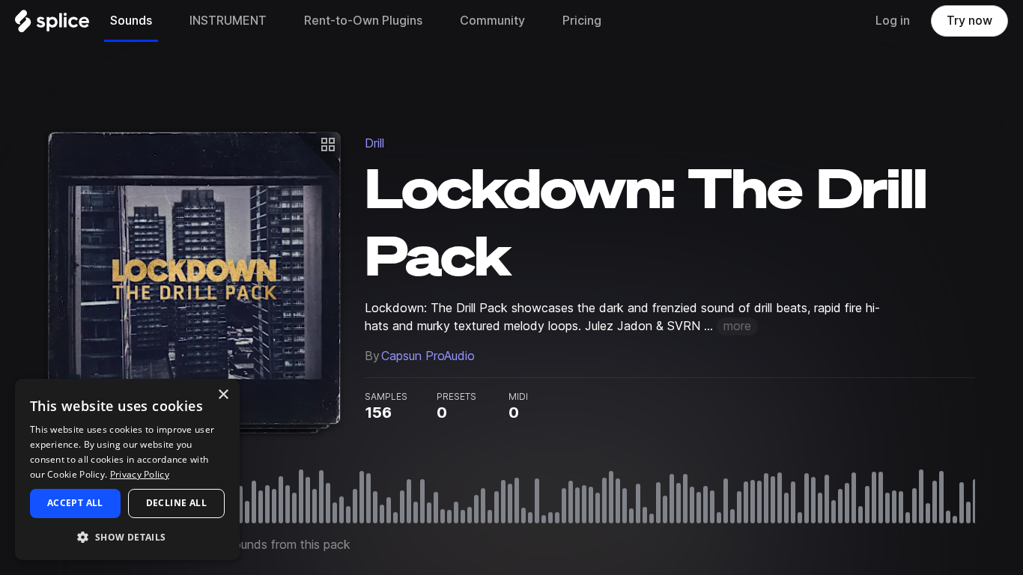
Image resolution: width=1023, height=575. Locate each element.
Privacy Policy (139, 474)
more (737, 326)
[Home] (52, 25)
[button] (127, 536)
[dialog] (127, 469)
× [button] (222, 395)
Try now (969, 20)
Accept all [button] (75, 502)
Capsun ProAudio (428, 356)
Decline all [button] (176, 502)
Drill (374, 143)
